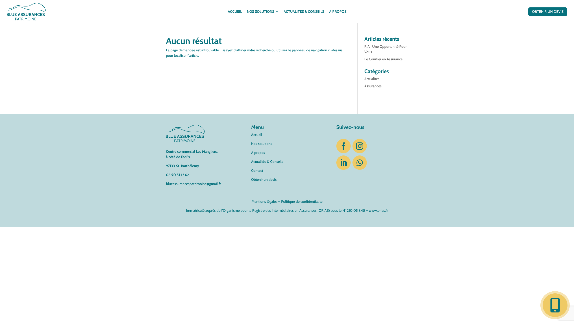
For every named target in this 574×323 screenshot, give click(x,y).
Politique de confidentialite (301, 201)
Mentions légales (264, 201)
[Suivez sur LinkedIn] (343, 162)
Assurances (373, 86)
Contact (257, 170)
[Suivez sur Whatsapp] (359, 162)
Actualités (371, 79)
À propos (337, 12)
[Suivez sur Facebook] (343, 146)
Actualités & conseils (304, 12)
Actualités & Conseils (267, 161)
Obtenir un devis (547, 11)
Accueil (235, 12)
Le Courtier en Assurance (383, 59)
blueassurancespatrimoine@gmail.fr (193, 184)
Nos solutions (260, 12)
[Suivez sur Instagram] (359, 146)
